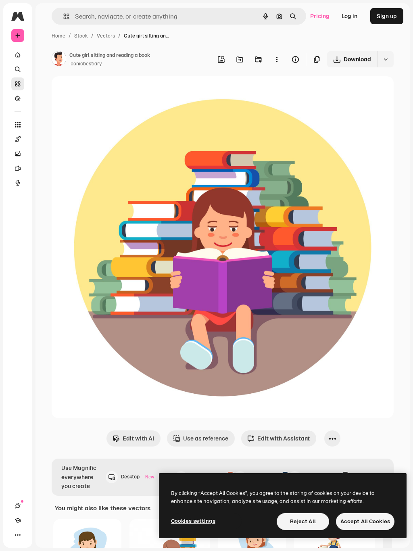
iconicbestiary (85, 64)
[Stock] (17, 83)
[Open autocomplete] (63, 16)
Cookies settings (193, 521)
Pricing (320, 16)
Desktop (137, 477)
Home (58, 36)
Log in (349, 16)
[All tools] (17, 124)
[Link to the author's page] (59, 59)
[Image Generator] (17, 153)
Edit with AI (138, 438)
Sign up (387, 16)
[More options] (277, 59)
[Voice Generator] (17, 182)
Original (103, 92)
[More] (17, 534)
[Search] (17, 69)
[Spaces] (17, 139)
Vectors (106, 36)
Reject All (303, 521)
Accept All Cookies (365, 521)
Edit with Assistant (283, 438)
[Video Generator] (17, 168)
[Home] (17, 54)
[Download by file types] (386, 59)
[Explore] (17, 98)
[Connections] (17, 505)
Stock (81, 36)
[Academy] (17, 520)
